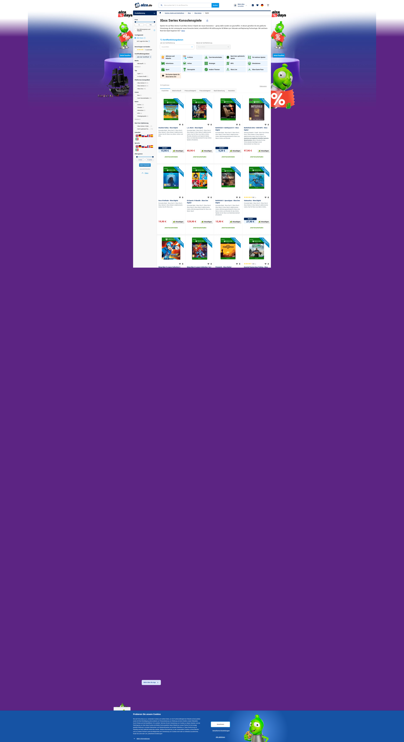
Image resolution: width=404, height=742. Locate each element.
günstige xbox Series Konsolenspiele (216, 614)
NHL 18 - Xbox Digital (165, 396)
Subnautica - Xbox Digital (252, 200)
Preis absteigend (204, 91)
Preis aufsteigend (190, 91)
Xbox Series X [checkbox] (141, 83)
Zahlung (141, 711)
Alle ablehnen (220, 737)
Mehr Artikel (213, 579)
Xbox (189, 13)
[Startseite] (160, 13)
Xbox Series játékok (202, 633)
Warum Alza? (188, 707)
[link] (145, 173)
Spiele (207, 13)
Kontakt (186, 711)
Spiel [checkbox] (138, 73)
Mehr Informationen (143, 738)
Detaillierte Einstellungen (221, 731)
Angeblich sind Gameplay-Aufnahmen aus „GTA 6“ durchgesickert (254, 564)
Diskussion (263, 86)
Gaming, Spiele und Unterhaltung (174, 13)
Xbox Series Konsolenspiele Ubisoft (173, 599)
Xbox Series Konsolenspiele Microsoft (173, 596)
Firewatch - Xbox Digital (223, 267)
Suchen (215, 5)
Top (162, 504)
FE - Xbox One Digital (165, 465)
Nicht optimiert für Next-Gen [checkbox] (143, 129)
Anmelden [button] (241, 6)
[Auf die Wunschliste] (180, 125)
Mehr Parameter (145, 165)
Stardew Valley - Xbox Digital (168, 128)
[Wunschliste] (257, 5)
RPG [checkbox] (138, 113)
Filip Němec (247, 571)
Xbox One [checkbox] (140, 89)
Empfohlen (165, 91)
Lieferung (141, 707)
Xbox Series (197, 13)
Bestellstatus (165, 707)
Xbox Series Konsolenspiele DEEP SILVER (174, 602)
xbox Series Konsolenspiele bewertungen (210, 621)
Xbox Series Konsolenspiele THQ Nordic (174, 609)
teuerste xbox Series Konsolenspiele (218, 616)
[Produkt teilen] (207, 20)
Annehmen (220, 724)
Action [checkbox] (139, 104)
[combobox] (185, 5)
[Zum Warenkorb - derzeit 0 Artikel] (268, 5)
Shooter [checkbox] (139, 107)
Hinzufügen (179, 151)
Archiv (165, 547)
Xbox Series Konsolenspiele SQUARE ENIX (175, 607)
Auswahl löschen (145, 169)
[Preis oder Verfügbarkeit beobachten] (183, 125)
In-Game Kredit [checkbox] (141, 76)
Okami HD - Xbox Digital (223, 465)
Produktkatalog (140, 13)
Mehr (183, 31)
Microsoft (140, 63)
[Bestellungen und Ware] (253, 5)
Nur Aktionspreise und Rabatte (143, 30)
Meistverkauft (176, 91)
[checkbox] (145, 30)
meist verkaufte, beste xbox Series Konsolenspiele (230, 619)
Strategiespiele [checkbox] (141, 116)
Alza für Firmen (212, 707)
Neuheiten (231, 91)
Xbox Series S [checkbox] (141, 86)
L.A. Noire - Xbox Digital (195, 128)
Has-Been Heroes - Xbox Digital (226, 396)
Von (135, 22)
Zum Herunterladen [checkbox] (143, 98)
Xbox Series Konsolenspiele (197, 630)
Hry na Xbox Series (189, 625)
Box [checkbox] (138, 95)
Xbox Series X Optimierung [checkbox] (143, 126)
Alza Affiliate (211, 711)
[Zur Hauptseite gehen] (143, 5)
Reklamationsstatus (168, 711)
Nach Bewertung (219, 91)
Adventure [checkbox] (140, 110)
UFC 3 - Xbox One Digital (195, 465)
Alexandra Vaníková (186, 562)
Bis (154, 22)
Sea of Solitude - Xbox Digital (168, 200)
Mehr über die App (150, 682)
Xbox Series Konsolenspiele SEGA (172, 604)
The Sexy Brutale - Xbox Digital (254, 396)
